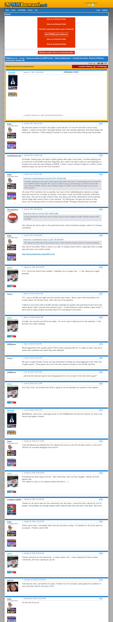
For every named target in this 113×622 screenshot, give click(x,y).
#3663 (101, 410)
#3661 (101, 372)
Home (7, 10)
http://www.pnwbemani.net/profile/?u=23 (38, 254)
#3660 (101, 358)
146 (102, 63)
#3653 (101, 174)
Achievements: (12, 92)
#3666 (101, 499)
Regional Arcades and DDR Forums (39, 58)
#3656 (101, 267)
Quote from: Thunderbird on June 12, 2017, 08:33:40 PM (43, 239)
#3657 (101, 293)
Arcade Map (21, 10)
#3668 (101, 553)
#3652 (101, 155)
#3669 (101, 580)
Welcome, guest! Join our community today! (56, 52)
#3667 (101, 521)
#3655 (101, 235)
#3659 (101, 344)
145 (98, 63)
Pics (36, 10)
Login (98, 10)
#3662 (101, 383)
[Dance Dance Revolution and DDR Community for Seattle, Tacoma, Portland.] (26, 6)
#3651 (101, 123)
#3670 (101, 598)
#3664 (101, 441)
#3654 (101, 209)
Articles (30, 10)
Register (105, 10)
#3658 (101, 317)
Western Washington (63, 58)
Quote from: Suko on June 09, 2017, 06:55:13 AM (40, 213)
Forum (13, 10)
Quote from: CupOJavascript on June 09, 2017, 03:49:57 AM (44, 178)
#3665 (101, 473)
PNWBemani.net (11, 58)
